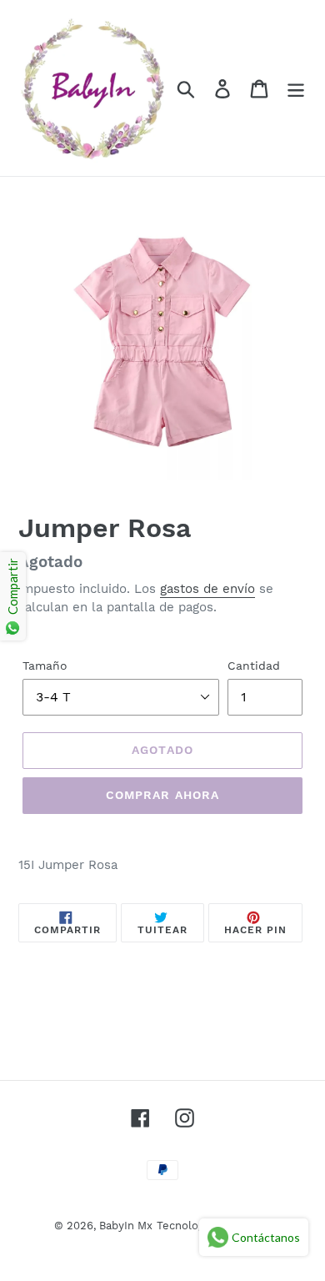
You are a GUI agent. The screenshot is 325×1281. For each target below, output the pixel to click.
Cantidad (254, 665)
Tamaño (45, 665)
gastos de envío (207, 588)
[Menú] (296, 88)
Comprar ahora (163, 794)
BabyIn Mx (125, 1225)
